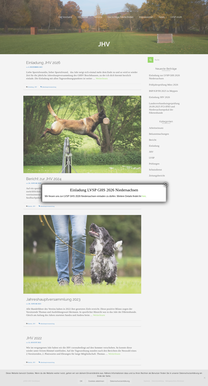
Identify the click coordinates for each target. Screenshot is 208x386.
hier (144, 196)
